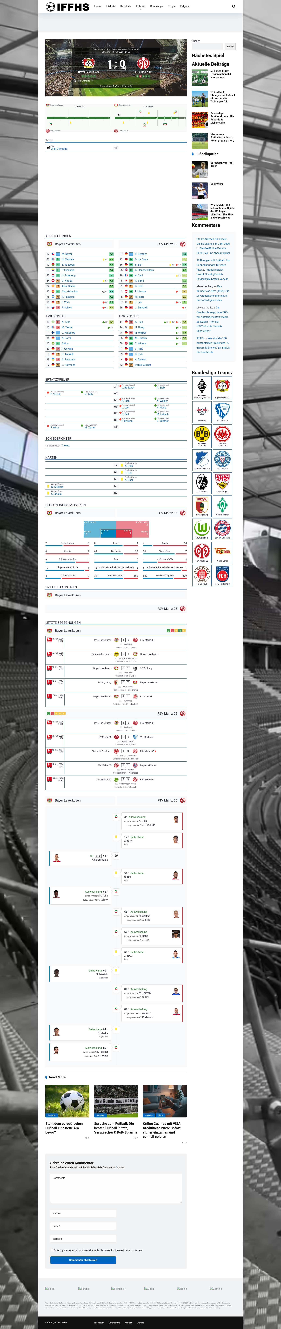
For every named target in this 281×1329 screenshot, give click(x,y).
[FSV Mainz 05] (143, 67)
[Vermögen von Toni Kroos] (200, 176)
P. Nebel (139, 296)
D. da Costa (141, 259)
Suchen (196, 41)
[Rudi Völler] (200, 197)
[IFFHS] (67, 6)
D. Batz (139, 354)
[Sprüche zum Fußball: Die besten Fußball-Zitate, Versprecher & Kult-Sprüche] (116, 1101)
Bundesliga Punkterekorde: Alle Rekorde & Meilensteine (222, 118)
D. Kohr (139, 286)
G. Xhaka (67, 280)
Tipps (171, 6)
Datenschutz (114, 1323)
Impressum (99, 1323)
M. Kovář (67, 254)
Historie (110, 6)
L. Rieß (139, 348)
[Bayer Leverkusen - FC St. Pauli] (116, 700)
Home (97, 6)
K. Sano (139, 280)
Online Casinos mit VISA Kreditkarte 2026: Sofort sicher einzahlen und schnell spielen (162, 1130)
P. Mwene (140, 291)
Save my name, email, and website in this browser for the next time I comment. (98, 1250)
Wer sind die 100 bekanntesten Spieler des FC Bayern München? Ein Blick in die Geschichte (222, 211)
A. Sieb (139, 322)
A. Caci (139, 275)
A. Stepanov (69, 359)
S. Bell (138, 264)
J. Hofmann (68, 364)
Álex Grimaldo (59, 148)
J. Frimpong (69, 275)
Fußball (140, 6)
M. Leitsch (141, 338)
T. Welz (65, 445)
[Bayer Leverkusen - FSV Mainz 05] (116, 643)
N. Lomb (67, 338)
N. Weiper (140, 332)
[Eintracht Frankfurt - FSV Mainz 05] (116, 754)
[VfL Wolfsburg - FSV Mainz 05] (116, 783)
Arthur (65, 343)
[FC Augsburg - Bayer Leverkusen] (116, 686)
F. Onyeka (67, 348)
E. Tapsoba (68, 264)
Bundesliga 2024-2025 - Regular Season (110, 49)
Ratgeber (185, 6)
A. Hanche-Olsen (144, 270)
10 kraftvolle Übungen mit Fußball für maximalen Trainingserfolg (222, 97)
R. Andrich (68, 354)
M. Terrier (67, 327)
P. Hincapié (68, 270)
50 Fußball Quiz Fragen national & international (220, 74)
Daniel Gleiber (143, 364)
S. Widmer (141, 343)
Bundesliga (156, 6)
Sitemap (140, 1323)
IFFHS (200, 338)
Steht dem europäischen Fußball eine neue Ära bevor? (64, 1128)
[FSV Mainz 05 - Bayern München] (116, 769)
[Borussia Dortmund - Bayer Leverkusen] (116, 657)
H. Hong (139, 327)
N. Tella (66, 322)
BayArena (106, 52)
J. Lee (138, 302)
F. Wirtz (66, 302)
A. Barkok (140, 359)
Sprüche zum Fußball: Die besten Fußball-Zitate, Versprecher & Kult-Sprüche (115, 1128)
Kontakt (128, 1323)
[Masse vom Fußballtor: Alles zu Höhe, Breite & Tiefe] (200, 148)
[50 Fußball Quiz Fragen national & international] (200, 84)
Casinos (149, 1115)
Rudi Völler (216, 184)
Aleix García (68, 286)
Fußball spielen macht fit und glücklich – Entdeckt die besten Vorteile (212, 274)
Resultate (125, 6)
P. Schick (67, 307)
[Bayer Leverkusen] (89, 67)
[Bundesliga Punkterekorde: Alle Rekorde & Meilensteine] (200, 127)
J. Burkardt (141, 307)
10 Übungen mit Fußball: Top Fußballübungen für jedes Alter (213, 265)
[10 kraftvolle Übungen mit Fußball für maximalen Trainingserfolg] (200, 105)
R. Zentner (141, 254)
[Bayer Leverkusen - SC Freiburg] (116, 671)
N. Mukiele (68, 259)
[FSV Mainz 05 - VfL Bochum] (116, 740)
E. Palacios (68, 296)
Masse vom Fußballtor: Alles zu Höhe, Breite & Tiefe (222, 137)
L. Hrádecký (68, 332)
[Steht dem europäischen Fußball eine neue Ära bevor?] (67, 1101)
